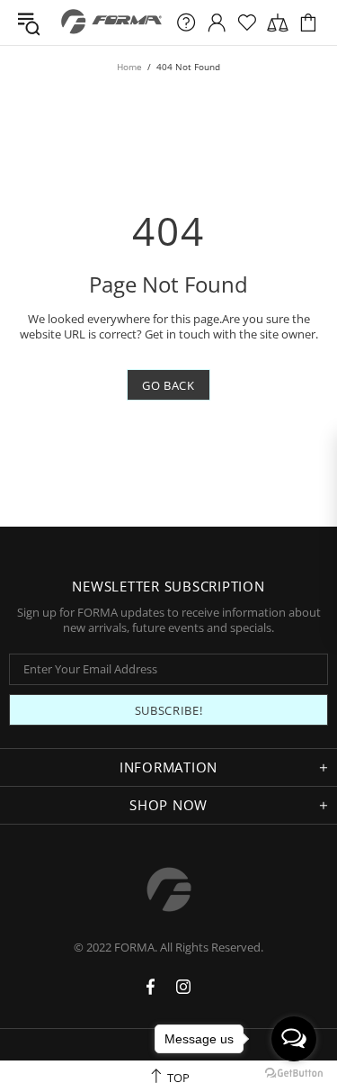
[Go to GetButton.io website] (294, 1073)
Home (129, 66)
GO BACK (168, 385)
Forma (112, 22)
